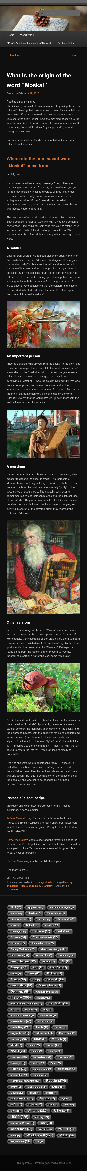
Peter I (56, 1063)
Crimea (18, 937)
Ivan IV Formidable (22, 1015)
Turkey (69, 1105)
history (68, 882)
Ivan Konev (48, 1015)
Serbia (57, 1087)
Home (10, 34)
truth (53, 1104)
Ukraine (33, 886)
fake (38, 967)
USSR (19, 1117)
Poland (18, 1069)
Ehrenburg (66, 955)
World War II (27, 34)
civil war (41, 931)
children (51, 925)
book (15, 925)
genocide (55, 979)
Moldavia (59, 1039)
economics (44, 955)
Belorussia (56, 913)
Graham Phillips (47, 991)
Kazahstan (45, 1021)
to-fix (16, 1104)
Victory (42, 1117)
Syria (66, 1098)
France (18, 979)
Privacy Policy (24, 1163)
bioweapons (21, 919)
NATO (18, 1051)
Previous (13, 55)
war (46, 1123)
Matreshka (67, 1033)
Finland (54, 973)
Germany (20, 991)
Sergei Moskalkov (17, 840)
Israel (31, 1009)
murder (34, 1045)
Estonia (48, 961)
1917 (16, 907)
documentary (53, 949)
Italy (47, 1009)
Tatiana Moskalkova (18, 818)
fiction (16, 973)
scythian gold (37, 1087)
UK (16, 1110)
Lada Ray (20, 1027)
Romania (40, 1075)
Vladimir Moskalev (17, 861)
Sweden (47, 1098)
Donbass (20, 955)
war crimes (21, 1129)
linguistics (12, 886)
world (15, 1135)
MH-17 (39, 1039)
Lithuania (44, 1033)
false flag (58, 967)
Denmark (18, 943)
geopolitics (21, 985)
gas (36, 979)
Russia (24, 886)
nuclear (38, 1063)
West (45, 1129)
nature (37, 1051)
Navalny (55, 1051)
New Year (65, 1057)
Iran (15, 1009)
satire (16, 1087)
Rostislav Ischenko (25, 1081)
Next (76, 55)
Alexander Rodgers (62, 907)
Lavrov (60, 1027)
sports (51, 1093)
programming (42, 1069)
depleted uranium (43, 943)
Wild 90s (66, 1129)
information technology (26, 1003)
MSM (16, 1045)
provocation (19, 1075)
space (34, 1093)
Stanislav (47, 886)
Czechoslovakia (45, 937)
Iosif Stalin (58, 1003)
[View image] (44, 347)
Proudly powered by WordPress (53, 1163)
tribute (35, 1104)
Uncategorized (42, 882)
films (34, 973)
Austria (35, 913)
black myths (65, 919)
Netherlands (42, 1057)
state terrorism (22, 1098)
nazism (19, 1057)
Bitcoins (44, 919)
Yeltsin (67, 1135)
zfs (39, 1141)
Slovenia (17, 1093)
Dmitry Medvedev (23, 949)
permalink (12, 889)
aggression (35, 907)
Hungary (43, 998)
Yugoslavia (20, 1141)
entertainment (23, 961)
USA (61, 1110)
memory (19, 1039)
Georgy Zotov (50, 985)
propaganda (66, 1069)
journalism (21, 1021)
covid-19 (63, 931)
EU (66, 961)
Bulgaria (32, 925)
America (16, 913)
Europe (19, 967)
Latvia (42, 1027)
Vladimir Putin (22, 1123)
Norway (18, 1063)
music (53, 1045)
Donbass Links (65, 43)
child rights (18, 931)
